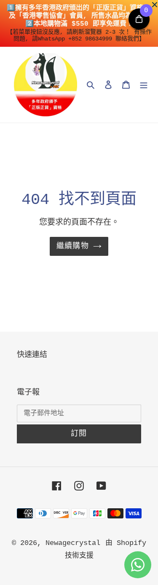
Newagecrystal (73, 543)
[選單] (144, 84)
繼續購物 (72, 246)
